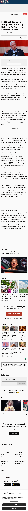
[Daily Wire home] (14, 14)
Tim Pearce (3, 32)
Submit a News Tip (19, 467)
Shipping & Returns (19, 463)
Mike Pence (15, 68)
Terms (2, 467)
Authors (3, 463)
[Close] (25, 492)
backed (11, 162)
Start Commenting (14, 313)
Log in (21, 318)
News (2, 450)
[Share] (25, 38)
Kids (2, 456)
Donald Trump (4, 76)
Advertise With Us (5, 461)
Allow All (14, 508)
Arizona (7, 70)
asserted (8, 153)
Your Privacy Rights (19, 456)
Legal (16, 459)
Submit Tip (14, 433)
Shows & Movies (5, 452)
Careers (16, 450)
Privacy (3, 470)
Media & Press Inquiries (20, 461)
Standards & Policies (19, 465)
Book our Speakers (5, 465)
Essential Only (14, 504)
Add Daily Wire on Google (15, 63)
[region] (14, 500)
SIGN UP (24, 14)
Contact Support (18, 452)
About (2, 459)
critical (12, 160)
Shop (2, 454)
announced (20, 79)
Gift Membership (18, 454)
